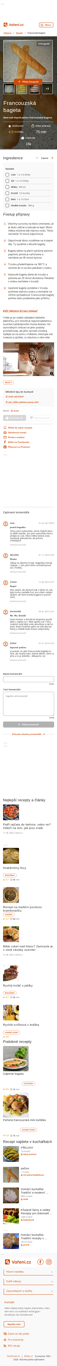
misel (16, 411)
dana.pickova (29, 1154)
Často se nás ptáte (18, 1333)
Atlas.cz (28, 1356)
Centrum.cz (13, 1356)
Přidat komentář (30, 724)
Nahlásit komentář (18, 545)
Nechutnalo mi (41, 418)
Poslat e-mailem (16, 437)
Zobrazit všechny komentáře (26, 734)
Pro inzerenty (15, 1339)
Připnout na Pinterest (19, 447)
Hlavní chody (11, 1032)
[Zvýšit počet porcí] (52, 158)
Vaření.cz (8, 33)
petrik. (26, 1245)
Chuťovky (28, 1083)
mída (25, 1199)
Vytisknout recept (17, 432)
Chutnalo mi (16, 418)
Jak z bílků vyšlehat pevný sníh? (24, 402)
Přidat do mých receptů (18, 427)
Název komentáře (12, 673)
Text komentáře (12, 689)
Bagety (8, 382)
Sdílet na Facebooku (18, 442)
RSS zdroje (14, 1345)
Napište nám (14, 1324)
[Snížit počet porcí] (37, 158)
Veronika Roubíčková (33, 1175)
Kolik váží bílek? (16, 397)
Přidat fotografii (30, 82)
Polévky (8, 914)
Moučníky (10, 875)
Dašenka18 (28, 1220)
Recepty (19, 33)
